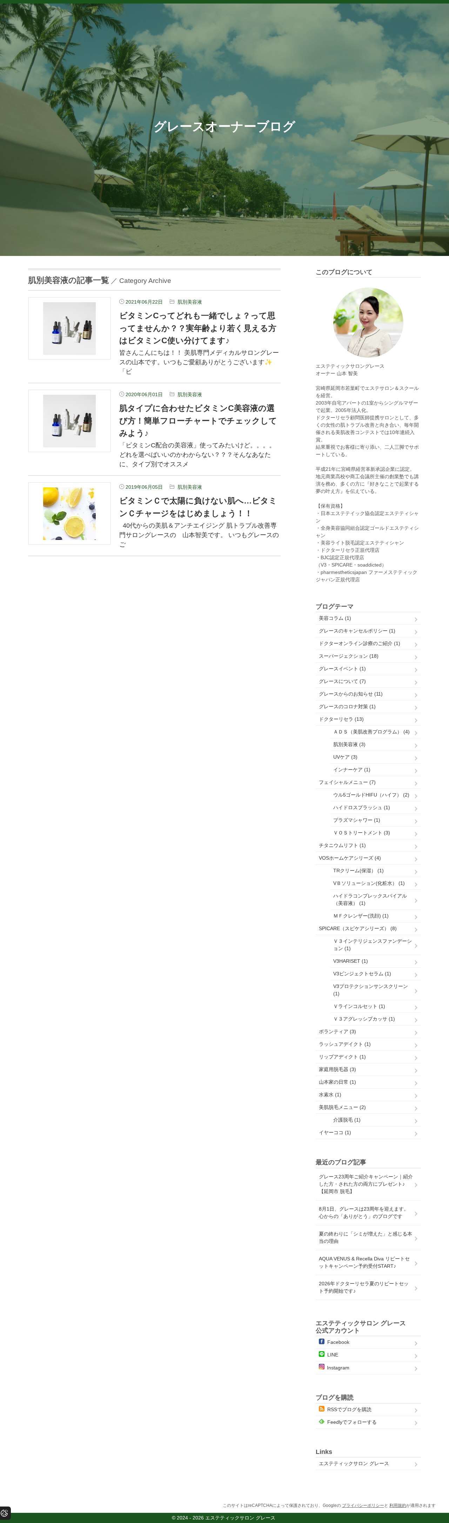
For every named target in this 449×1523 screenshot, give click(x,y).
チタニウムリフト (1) (342, 845)
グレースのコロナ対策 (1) (347, 706)
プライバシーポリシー (363, 1505)
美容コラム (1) (335, 618)
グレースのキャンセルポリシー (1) (357, 631)
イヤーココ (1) (335, 1132)
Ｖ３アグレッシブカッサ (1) (364, 1019)
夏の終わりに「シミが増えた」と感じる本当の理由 (365, 1237)
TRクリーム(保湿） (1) (358, 870)
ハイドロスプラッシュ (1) (361, 807)
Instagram (338, 1367)
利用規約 (397, 1505)
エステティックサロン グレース (354, 1463)
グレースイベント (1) (342, 668)
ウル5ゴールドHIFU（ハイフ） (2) (371, 795)
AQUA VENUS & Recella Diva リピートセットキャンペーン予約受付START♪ (364, 1262)
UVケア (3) (345, 757)
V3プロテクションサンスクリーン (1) (370, 989)
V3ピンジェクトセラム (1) (362, 973)
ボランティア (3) (337, 1031)
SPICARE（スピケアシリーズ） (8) (358, 928)
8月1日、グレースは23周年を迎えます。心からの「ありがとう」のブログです (364, 1212)
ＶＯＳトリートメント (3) (361, 832)
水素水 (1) (330, 1094)
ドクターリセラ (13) (341, 719)
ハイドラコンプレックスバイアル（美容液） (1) (370, 899)
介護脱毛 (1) (347, 1120)
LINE (332, 1355)
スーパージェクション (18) (348, 656)
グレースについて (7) (342, 681)
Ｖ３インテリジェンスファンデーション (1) (372, 944)
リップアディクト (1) (342, 1057)
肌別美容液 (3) (349, 744)
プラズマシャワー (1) (356, 820)
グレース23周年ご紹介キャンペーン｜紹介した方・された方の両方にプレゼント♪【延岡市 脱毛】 (366, 1184)
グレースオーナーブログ (224, 126)
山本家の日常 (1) (337, 1082)
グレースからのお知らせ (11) (351, 694)
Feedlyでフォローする (352, 1422)
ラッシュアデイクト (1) (345, 1044)
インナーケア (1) (351, 769)
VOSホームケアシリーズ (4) (350, 858)
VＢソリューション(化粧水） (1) (369, 883)
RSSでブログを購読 (349, 1409)
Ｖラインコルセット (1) (359, 1006)
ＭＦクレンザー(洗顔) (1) (361, 916)
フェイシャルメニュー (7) (347, 782)
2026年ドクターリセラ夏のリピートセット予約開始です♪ (364, 1287)
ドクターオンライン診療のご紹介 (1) (359, 643)
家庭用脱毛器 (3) (337, 1069)
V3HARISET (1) (350, 961)
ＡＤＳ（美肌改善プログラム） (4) (371, 732)
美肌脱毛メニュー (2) (342, 1107)
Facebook (338, 1342)
